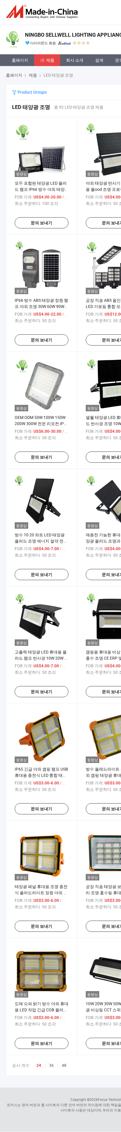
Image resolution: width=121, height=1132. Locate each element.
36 (51, 1065)
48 (64, 1065)
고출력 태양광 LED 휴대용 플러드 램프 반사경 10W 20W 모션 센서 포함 (41, 658)
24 (38, 1065)
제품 (50, 60)
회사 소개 (74, 60)
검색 (99, 60)
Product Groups (32, 92)
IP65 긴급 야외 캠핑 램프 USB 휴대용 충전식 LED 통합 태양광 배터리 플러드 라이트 (41, 775)
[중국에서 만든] (43, 11)
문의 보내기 (41, 222)
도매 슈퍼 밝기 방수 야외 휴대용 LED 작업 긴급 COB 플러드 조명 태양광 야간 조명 (41, 1010)
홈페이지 (20, 60)
